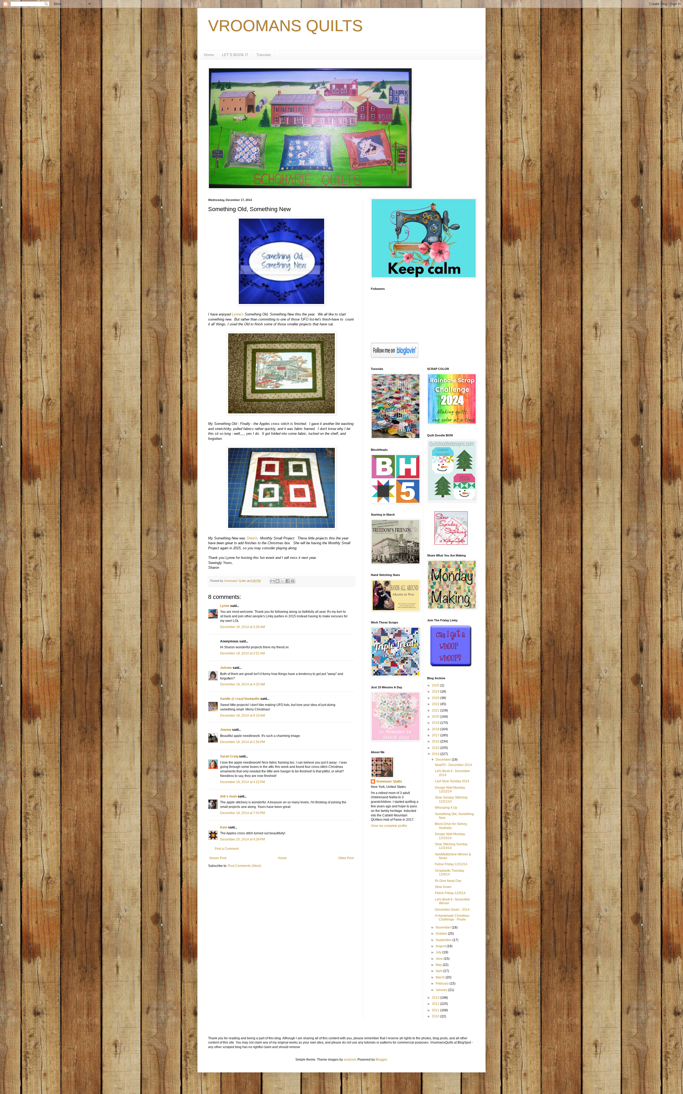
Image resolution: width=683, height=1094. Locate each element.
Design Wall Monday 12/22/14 (450, 789)
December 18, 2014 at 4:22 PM (242, 782)
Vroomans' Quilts (389, 781)
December (444, 759)
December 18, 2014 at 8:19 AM (242, 715)
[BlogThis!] (277, 581)
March (441, 977)
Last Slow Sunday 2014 (452, 781)
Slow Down (443, 887)
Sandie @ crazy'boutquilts (240, 699)
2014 (436, 754)
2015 (436, 748)
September (444, 940)
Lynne (224, 606)
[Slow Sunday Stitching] (451, 544)
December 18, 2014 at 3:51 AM (242, 653)
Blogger (381, 1059)
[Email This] (272, 581)
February (443, 983)
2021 (436, 710)
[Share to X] (282, 581)
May (439, 965)
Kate (223, 827)
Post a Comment (227, 849)
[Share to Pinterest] (292, 581)
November (444, 927)
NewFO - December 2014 (453, 765)
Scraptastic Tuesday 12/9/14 (449, 872)
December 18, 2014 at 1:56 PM (242, 742)
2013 (436, 998)
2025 (436, 685)
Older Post (346, 858)
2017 (436, 735)
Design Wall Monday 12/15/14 (450, 836)
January (442, 990)
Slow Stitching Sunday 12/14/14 (451, 846)
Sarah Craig (229, 756)
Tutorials (263, 55)
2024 (436, 691)
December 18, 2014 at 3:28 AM (242, 627)
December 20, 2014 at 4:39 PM (242, 839)
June (440, 959)
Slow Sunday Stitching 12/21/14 (451, 799)
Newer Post (217, 858)
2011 (436, 1010)
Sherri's (253, 538)
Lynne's (238, 314)
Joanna (225, 730)
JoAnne (226, 668)
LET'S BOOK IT (235, 55)
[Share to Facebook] (287, 581)
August (441, 946)
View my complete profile (389, 826)
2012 (436, 1004)
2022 (436, 704)
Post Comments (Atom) (244, 866)
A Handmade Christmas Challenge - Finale (452, 917)
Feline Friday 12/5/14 (450, 893)
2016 (436, 741)
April (439, 971)
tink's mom (228, 796)
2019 (436, 723)
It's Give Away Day (448, 881)
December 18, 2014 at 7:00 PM (242, 813)
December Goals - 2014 (452, 909)
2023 (436, 698)
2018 (436, 729)
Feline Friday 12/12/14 (451, 864)
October (442, 933)
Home (209, 55)
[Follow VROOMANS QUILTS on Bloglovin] (394, 357)
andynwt (350, 1059)
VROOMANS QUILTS (285, 26)
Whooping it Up (446, 807)
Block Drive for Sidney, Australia (451, 826)
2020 (436, 716)
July (439, 952)
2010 (436, 1016)
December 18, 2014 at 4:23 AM (242, 684)
